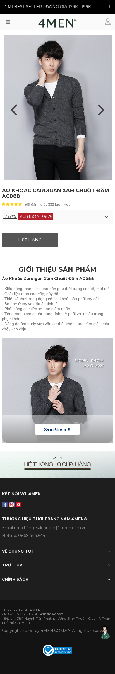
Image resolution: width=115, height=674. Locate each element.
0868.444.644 (31, 535)
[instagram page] (12, 504)
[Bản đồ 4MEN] (57, 464)
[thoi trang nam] (57, 24)
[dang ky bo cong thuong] (57, 650)
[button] (57, 217)
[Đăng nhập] (108, 22)
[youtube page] (18, 504)
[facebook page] (5, 504)
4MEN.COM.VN (56, 630)
